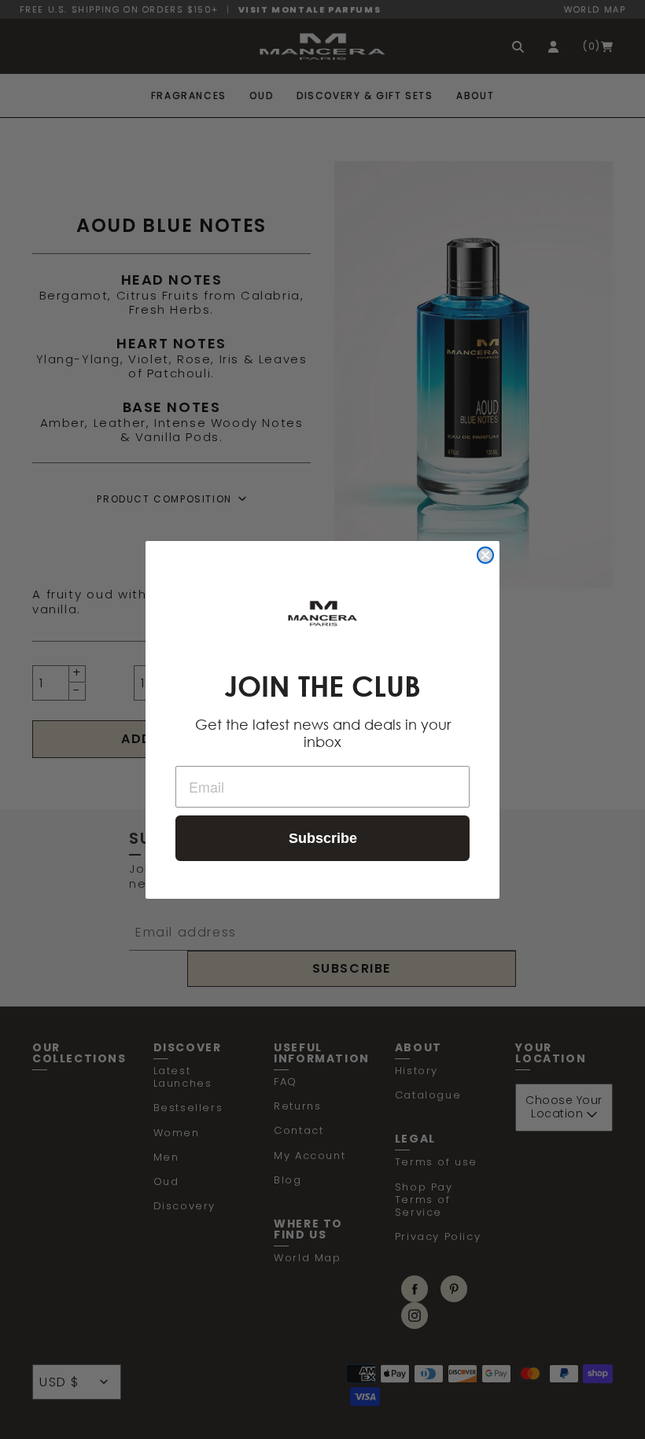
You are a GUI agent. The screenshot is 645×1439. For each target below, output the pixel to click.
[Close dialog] (485, 555)
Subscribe (323, 838)
